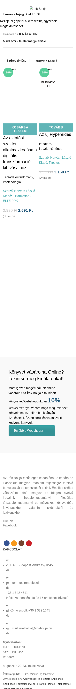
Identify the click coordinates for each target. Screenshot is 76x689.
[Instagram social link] (40, 2)
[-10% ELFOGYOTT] (56, 89)
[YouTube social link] (44, 2)
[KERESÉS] (71, 14)
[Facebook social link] (31, 2)
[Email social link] (36, 2)
